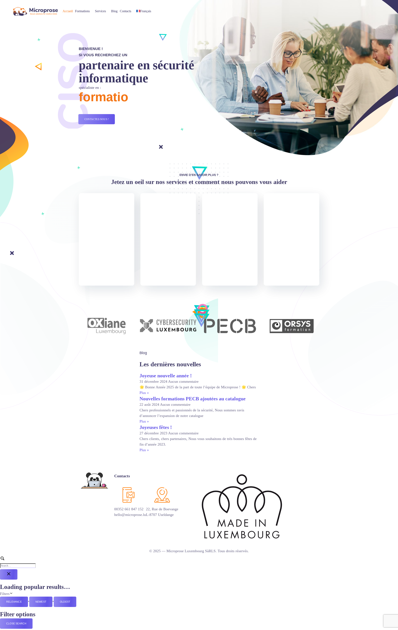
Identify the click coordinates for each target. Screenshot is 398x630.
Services (100, 11)
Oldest (65, 601)
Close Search (16, 623)
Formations (82, 11)
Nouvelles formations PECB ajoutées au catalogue (193, 398)
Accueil (68, 11)
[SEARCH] (199, 562)
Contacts (125, 11)
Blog (114, 11)
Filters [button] (15, 593)
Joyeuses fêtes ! (156, 427)
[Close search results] (8, 574)
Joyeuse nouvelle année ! (166, 375)
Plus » (144, 393)
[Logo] (35, 11)
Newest (40, 601)
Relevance (14, 601)
